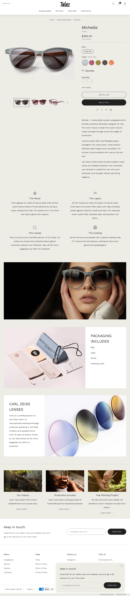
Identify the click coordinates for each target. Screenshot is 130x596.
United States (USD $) (13, 589)
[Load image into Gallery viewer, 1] (21, 102)
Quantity (86, 77)
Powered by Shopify (107, 594)
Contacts (86, 11)
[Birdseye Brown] (111, 62)
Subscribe (112, 585)
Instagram (71, 560)
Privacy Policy (41, 572)
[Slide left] (11, 102)
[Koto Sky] (85, 62)
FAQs (37, 560)
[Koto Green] (98, 62)
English (6, 3)
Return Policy (41, 564)
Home (52, 20)
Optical (60, 11)
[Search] (113, 3)
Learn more (21, 509)
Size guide (89, 71)
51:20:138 (87, 51)
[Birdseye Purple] (91, 62)
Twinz (84, 31)
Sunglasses (45, 11)
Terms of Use (41, 568)
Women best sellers (64, 20)
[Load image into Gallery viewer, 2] (39, 102)
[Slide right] (67, 102)
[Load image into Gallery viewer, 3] (56, 102)
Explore (72, 11)
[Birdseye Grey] (104, 62)
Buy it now (104, 102)
